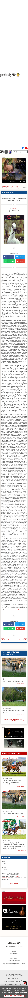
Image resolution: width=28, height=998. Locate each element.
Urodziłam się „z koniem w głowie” (13, 681)
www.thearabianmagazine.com (15, 609)
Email (4, 867)
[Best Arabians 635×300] (14, 916)
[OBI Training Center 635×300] (14, 737)
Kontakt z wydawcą (14, 975)
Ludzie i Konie (14, 186)
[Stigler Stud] (14, 903)
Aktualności (5, 758)
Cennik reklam (14, 978)
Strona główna (5, 186)
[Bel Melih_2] (14, 182)
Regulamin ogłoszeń (14, 984)
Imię (3, 861)
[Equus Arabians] (14, 929)
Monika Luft (15, 208)
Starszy (6, 639)
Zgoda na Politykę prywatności (10, 873)
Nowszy (21, 639)
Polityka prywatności (14, 981)
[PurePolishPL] (14, 747)
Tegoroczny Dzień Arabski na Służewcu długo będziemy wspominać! (12, 782)
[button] (6, 152)
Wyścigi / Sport (14, 758)
